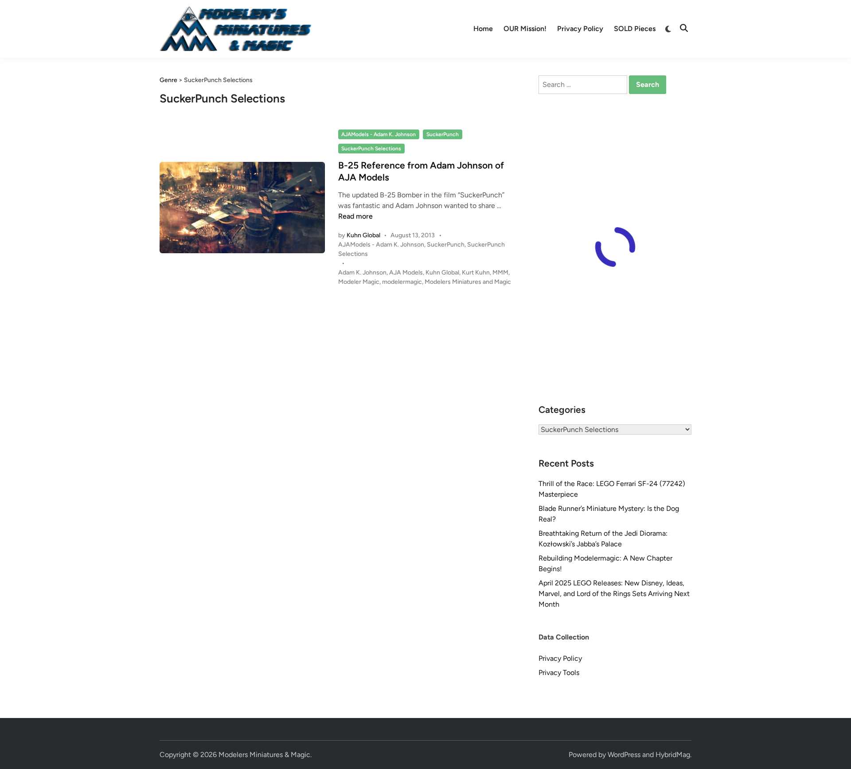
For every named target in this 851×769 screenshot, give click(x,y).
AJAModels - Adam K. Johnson (378, 134)
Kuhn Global (363, 235)
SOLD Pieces (635, 28)
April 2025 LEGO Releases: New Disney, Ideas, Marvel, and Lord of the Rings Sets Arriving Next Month (614, 593)
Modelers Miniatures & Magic (264, 754)
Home (483, 28)
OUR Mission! (525, 28)
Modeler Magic (358, 282)
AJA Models (406, 272)
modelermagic (402, 282)
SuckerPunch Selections (371, 148)
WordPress (624, 754)
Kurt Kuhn (476, 272)
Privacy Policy (580, 28)
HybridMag (673, 754)
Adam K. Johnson (362, 272)
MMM (500, 272)
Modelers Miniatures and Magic (468, 282)
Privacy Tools (559, 672)
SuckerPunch (442, 134)
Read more (355, 216)
